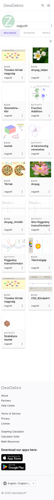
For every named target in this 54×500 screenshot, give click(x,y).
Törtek (8, 184)
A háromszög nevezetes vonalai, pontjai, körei (39, 151)
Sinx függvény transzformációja (42, 223)
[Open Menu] (48, 5)
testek (8, 146)
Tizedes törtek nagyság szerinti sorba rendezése (13, 75)
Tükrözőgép (38, 260)
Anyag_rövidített (15, 222)
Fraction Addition (36, 109)
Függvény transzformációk (15, 261)
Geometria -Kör (11, 109)
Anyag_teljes (39, 69)
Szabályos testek (10, 337)
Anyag (35, 184)
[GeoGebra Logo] (13, 5)
